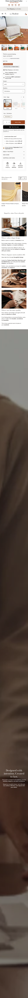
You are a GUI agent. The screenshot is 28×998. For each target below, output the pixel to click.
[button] (4, 47)
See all (22, 178)
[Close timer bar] (26, 1)
